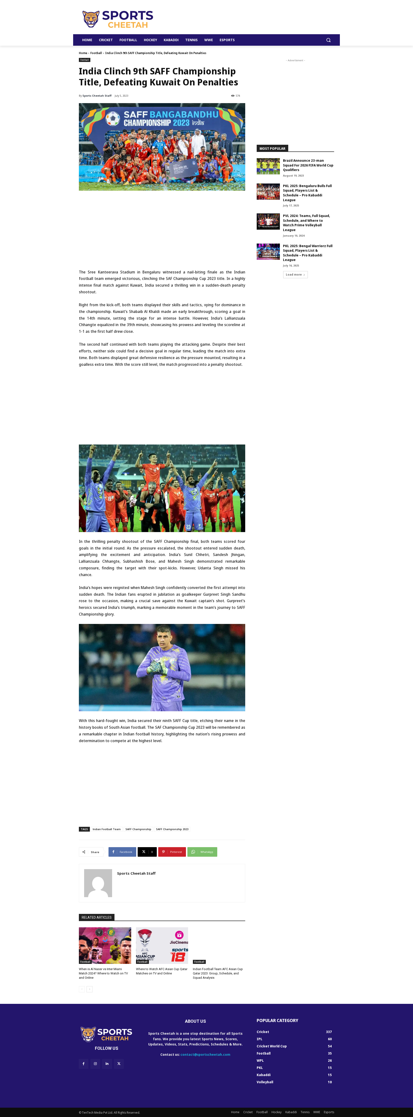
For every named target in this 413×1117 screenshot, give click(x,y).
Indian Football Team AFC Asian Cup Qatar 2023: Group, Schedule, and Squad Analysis (218, 973)
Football (96, 53)
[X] (119, 1063)
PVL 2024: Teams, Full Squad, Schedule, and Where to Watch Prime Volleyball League (306, 222)
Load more (294, 274)
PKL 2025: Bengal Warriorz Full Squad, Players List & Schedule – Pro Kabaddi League (307, 253)
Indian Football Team (107, 829)
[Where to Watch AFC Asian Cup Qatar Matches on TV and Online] (162, 945)
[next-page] (89, 989)
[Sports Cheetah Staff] (98, 883)
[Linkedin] (107, 1063)
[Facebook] (83, 1063)
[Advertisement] (242, 19)
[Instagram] (95, 1063)
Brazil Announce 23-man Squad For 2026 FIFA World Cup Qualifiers (308, 165)
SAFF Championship (138, 829)
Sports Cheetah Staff (97, 95)
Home (83, 53)
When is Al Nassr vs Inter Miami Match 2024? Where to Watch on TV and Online (103, 973)
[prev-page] (82, 989)
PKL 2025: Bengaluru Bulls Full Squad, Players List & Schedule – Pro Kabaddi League (307, 192)
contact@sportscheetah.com (205, 1054)
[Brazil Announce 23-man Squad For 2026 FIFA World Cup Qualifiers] (268, 166)
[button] (328, 40)
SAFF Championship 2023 (172, 829)
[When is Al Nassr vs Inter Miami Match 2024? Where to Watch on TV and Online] (105, 945)
